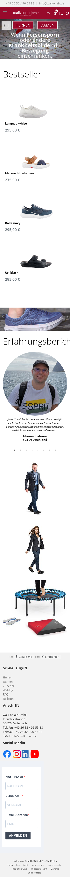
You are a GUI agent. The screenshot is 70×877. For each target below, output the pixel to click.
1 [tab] (15, 450)
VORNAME (13, 796)
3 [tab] (26, 450)
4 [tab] (32, 450)
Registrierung (19, 868)
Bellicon (8, 699)
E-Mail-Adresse (16, 815)
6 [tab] (44, 450)
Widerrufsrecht (39, 868)
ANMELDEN (18, 835)
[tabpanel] (35, 397)
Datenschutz (54, 865)
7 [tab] (50, 450)
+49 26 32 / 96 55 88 (20, 3)
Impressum (38, 865)
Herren (23, 25)
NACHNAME (14, 777)
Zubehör (8, 686)
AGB (25, 865)
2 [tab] (20, 450)
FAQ (6, 694)
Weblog (8, 690)
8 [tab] (55, 450)
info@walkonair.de (51, 3)
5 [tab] (38, 450)
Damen (47, 25)
